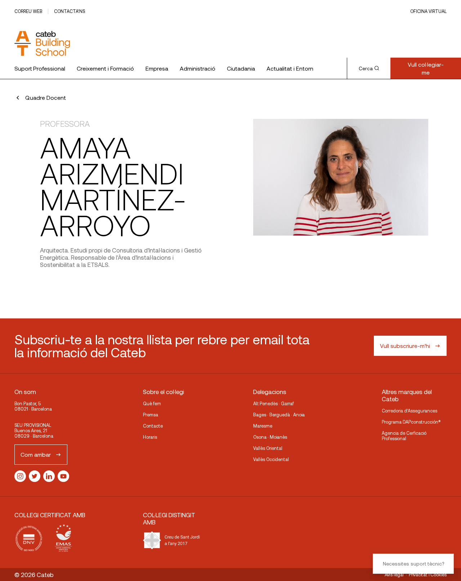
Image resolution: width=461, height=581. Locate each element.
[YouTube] (63, 476)
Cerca (366, 68)
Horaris (150, 436)
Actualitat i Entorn (290, 68)
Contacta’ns (69, 11)
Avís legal (394, 574)
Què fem (152, 403)
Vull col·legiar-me (426, 68)
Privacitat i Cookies (428, 574)
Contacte (153, 425)
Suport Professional (39, 68)
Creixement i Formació (105, 68)
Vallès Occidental (271, 459)
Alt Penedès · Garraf (273, 403)
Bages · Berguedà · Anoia (279, 414)
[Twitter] (34, 476)
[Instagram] (20, 476)
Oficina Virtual (428, 11)
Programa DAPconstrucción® (411, 421)
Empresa (157, 68)
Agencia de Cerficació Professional (404, 435)
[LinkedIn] (49, 476)
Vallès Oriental (267, 448)
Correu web (28, 11)
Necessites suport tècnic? (413, 563)
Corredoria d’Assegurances (409, 410)
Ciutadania (241, 68)
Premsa (150, 414)
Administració (197, 68)
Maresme (262, 425)
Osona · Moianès (270, 436)
